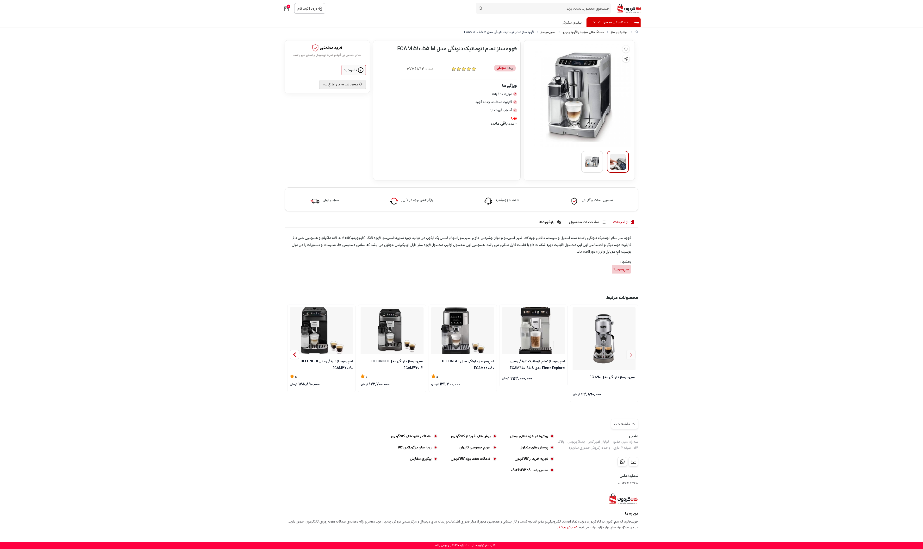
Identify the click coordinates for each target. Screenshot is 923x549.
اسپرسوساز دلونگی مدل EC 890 (613, 377)
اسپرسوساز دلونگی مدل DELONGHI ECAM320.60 (327, 364)
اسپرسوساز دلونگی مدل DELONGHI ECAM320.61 (397, 364)
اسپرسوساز (548, 32)
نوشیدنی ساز (619, 32)
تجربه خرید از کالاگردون (531, 458)
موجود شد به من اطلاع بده (341, 84)
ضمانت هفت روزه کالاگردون (471, 458)
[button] (294, 354)
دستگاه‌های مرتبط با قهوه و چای (583, 32)
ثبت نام (302, 9)
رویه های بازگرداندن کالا (414, 447)
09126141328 (628, 483)
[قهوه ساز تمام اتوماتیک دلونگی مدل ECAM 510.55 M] (623, 498)
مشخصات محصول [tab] (584, 222)
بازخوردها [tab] (547, 222)
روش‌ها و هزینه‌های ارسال (529, 436)
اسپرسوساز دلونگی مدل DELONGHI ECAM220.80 (468, 364)
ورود (314, 9)
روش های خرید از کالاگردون (471, 436)
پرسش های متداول (534, 447)
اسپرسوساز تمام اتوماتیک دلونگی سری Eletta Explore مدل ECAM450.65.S (537, 364)
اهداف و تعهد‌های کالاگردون (411, 436)
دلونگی (504, 68)
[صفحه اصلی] (636, 32)
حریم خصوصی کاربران (475, 447)
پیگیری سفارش (572, 23)
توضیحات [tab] (621, 222)
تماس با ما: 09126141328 (529, 470)
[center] (481, 8)
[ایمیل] (633, 461)
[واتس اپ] (622, 461)
